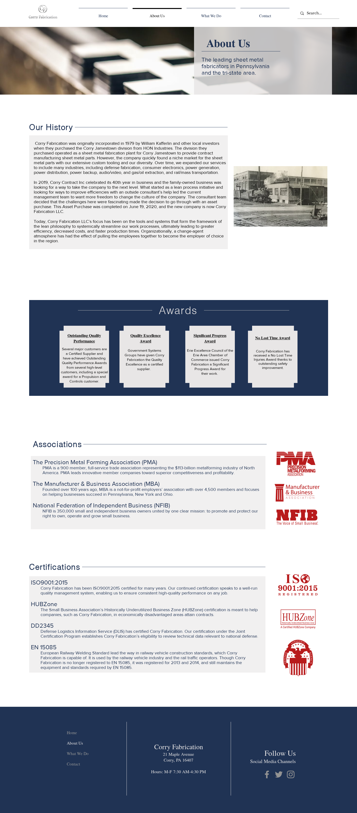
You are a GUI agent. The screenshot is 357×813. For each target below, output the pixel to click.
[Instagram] (291, 774)
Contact (73, 764)
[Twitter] (279, 774)
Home (72, 732)
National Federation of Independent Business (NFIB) (101, 505)
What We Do (78, 753)
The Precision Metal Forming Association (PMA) (95, 462)
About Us (75, 743)
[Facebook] (267, 774)
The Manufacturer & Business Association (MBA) (96, 483)
